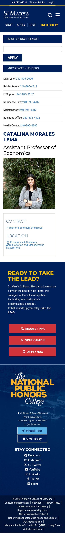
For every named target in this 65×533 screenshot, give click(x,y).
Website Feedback (32, 529)
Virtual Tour (34, 430)
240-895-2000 (24, 78)
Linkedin (34, 474)
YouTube (34, 469)
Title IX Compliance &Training (32, 506)
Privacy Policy (53, 502)
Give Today (34, 438)
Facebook (34, 455)
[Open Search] (49, 15)
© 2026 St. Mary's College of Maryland (32, 499)
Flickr (34, 483)
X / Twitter (34, 465)
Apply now (35, 352)
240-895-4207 (30, 102)
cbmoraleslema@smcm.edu (26, 227)
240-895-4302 (31, 117)
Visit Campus (34, 340)
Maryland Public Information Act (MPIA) (25, 525)
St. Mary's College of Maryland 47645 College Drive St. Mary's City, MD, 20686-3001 (33, 417)
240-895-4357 (25, 94)
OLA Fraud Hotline (32, 521)
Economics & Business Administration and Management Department (25, 245)
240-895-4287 (27, 109)
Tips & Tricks (37, 2)
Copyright (37, 502)
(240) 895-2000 (33, 424)
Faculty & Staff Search (22, 39)
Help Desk (55, 525)
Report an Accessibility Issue (32, 510)
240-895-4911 (28, 86)
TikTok (34, 479)
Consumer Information (17, 502)
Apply (21, 25)
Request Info (35, 328)
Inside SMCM (19, 2)
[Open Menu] (58, 15)
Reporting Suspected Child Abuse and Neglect (32, 518)
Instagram (34, 460)
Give (33, 25)
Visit (9, 25)
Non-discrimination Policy (32, 514)
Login (51, 2)
